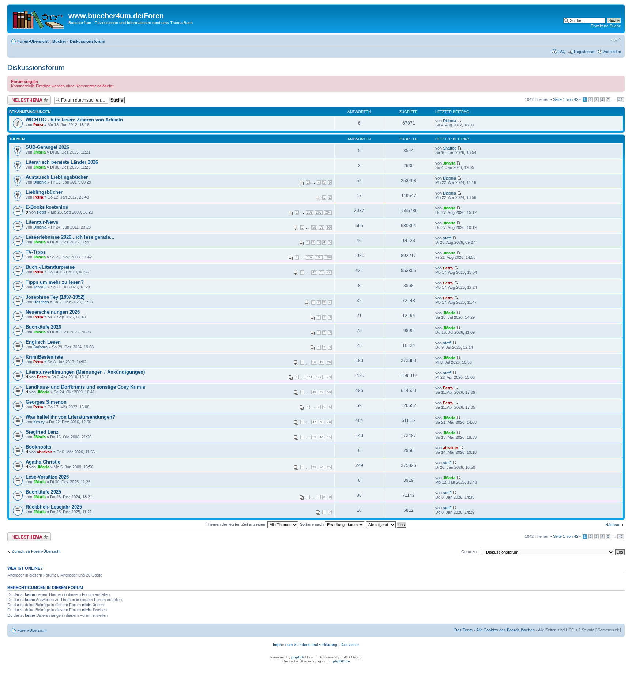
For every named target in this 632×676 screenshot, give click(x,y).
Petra (38, 124)
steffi (447, 238)
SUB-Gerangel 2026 (47, 147)
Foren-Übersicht (33, 41)
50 (329, 392)
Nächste (612, 524)
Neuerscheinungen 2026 (53, 312)
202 (309, 212)
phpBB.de (341, 661)
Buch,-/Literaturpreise (50, 267)
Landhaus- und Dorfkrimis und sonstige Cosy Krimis (85, 387)
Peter (41, 212)
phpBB (297, 657)
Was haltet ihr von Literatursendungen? (70, 417)
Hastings (41, 302)
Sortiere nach (312, 524)
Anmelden (612, 51)
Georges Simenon (46, 402)
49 (321, 392)
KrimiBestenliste (44, 357)
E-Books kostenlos (47, 207)
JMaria (39, 152)
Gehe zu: (469, 552)
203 (318, 212)
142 (318, 377)
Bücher (59, 41)
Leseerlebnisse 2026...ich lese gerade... (70, 237)
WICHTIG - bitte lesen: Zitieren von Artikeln (74, 119)
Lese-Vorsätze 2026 (47, 477)
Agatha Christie (43, 462)
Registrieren (584, 51)
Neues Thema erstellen (28, 97)
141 (309, 377)
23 (314, 467)
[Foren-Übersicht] (38, 18)
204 (328, 212)
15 (329, 437)
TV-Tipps (36, 252)
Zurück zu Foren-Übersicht (36, 551)
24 (321, 467)
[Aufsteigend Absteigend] (386, 524)
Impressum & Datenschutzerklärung (305, 644)
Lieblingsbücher (44, 192)
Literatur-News (42, 222)
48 (314, 392)
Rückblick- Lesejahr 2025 (54, 507)
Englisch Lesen (43, 342)
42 (620, 100)
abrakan (44, 452)
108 (318, 257)
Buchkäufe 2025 (43, 492)
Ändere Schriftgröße (615, 40)
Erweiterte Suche (606, 26)
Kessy (39, 422)
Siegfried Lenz (42, 432)
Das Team (463, 630)
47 (314, 422)
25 (329, 467)
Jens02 (39, 287)
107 (309, 257)
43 (321, 272)
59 (321, 227)
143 (328, 377)
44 (329, 272)
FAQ (562, 51)
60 (329, 227)
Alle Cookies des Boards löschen (505, 630)
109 (328, 257)
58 (314, 227)
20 (329, 362)
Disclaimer (350, 644)
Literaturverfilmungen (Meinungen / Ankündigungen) (85, 372)
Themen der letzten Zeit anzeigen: (236, 524)
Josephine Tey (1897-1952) (55, 297)
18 (314, 362)
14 (321, 437)
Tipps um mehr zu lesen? (55, 282)
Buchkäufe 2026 (43, 327)
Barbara (40, 347)
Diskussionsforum (87, 41)
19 (321, 362)
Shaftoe (449, 148)
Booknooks (38, 447)
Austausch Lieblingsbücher (57, 177)
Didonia (449, 120)
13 (314, 437)
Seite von (565, 99)
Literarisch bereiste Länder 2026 (62, 162)
